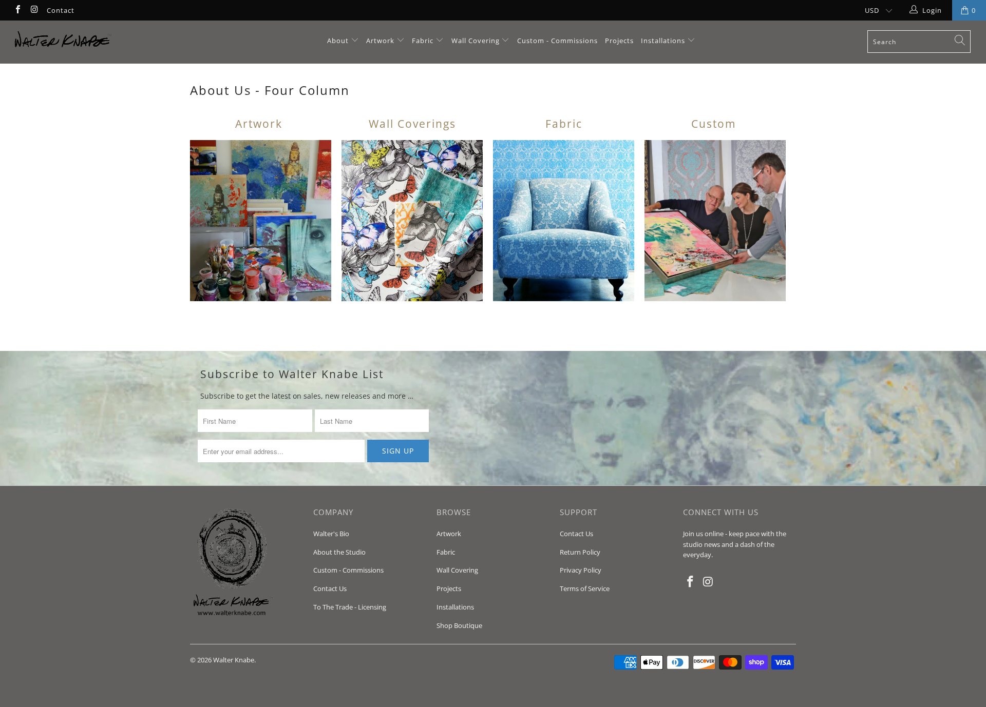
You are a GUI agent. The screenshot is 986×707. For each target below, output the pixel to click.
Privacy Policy (580, 570)
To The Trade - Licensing (349, 607)
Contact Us (330, 588)
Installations (664, 40)
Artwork (380, 40)
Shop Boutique (459, 625)
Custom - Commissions (557, 40)
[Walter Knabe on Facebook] (17, 10)
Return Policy (580, 552)
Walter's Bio (331, 533)
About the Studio (339, 552)
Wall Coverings (412, 123)
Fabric (422, 40)
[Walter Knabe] (84, 42)
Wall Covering (475, 40)
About (339, 40)
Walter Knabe (233, 659)
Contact (60, 10)
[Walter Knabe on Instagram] (34, 10)
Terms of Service (585, 588)
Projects (619, 40)
